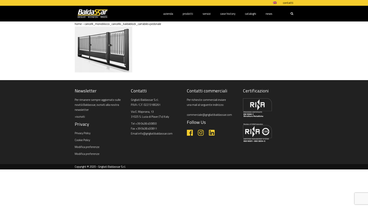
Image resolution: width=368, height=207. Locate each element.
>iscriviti (80, 116)
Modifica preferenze (87, 147)
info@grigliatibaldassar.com (155, 133)
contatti (288, 3)
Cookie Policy (82, 140)
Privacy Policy (82, 133)
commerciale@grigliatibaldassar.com (209, 115)
